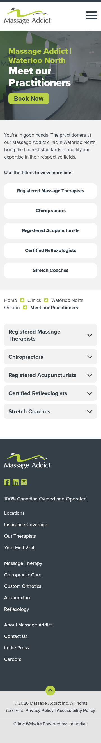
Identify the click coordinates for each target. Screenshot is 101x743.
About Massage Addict (28, 624)
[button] (50, 335)
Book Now (28, 98)
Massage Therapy (23, 563)
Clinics (34, 300)
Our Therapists (20, 536)
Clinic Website (27, 724)
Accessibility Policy (76, 710)
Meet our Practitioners (54, 307)
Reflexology (16, 609)
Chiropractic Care (23, 574)
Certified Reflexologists (50, 250)
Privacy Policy (40, 710)
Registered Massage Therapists (50, 190)
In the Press (16, 647)
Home (10, 300)
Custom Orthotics (22, 586)
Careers (12, 659)
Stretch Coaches (50, 270)
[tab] (50, 335)
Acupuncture (18, 597)
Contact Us (15, 636)
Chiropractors (51, 210)
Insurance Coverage (25, 524)
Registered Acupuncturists (50, 230)
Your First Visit (19, 547)
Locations (14, 513)
